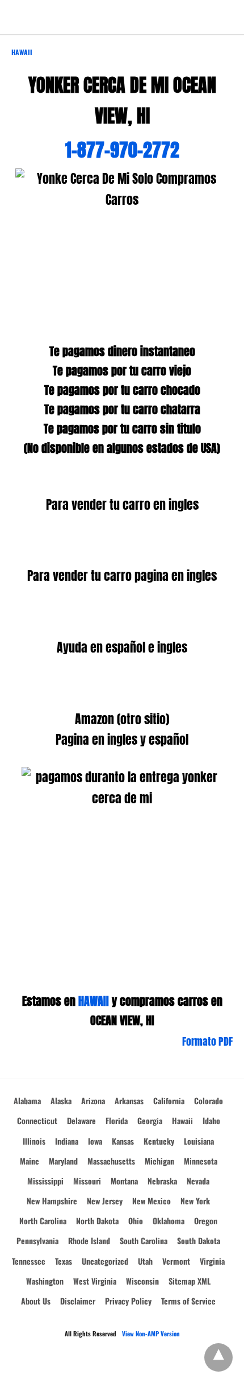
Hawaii (21, 52)
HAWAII (93, 1001)
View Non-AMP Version (151, 1333)
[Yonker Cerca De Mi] (122, 17)
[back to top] (218, 1357)
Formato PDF (207, 1041)
